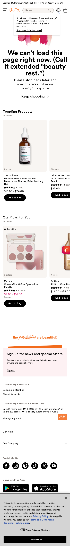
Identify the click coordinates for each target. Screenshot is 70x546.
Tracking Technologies (16, 523)
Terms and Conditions (41, 520)
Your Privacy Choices (38, 530)
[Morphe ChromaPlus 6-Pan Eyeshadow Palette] (25, 262)
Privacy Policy (40, 516)
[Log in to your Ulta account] (58, 10)
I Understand (35, 540)
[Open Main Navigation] (5, 10)
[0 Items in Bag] (65, 10)
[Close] (66, 498)
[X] (55, 18)
